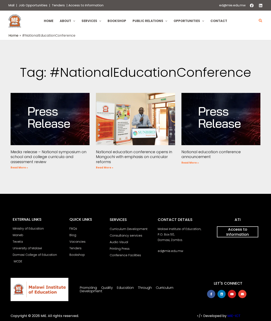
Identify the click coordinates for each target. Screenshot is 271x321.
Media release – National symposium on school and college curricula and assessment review (48, 156)
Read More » (19, 167)
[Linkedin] (261, 5)
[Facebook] (252, 5)
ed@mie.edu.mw (232, 5)
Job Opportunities (33, 5)
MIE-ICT (234, 315)
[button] (73, 21)
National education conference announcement (211, 154)
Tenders (59, 5)
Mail (11, 5)
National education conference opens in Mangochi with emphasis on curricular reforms (134, 156)
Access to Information (86, 5)
